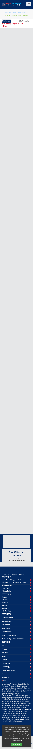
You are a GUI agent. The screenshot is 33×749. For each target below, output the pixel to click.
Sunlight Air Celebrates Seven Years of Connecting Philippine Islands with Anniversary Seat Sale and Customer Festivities (20, 359)
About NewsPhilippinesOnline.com (14, 580)
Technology (6, 667)
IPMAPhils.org (7, 632)
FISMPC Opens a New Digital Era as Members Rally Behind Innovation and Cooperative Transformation (16, 501)
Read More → (10, 129)
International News (8, 670)
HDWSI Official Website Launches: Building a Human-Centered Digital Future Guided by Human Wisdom (14, 489)
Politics (4, 649)
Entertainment (6, 663)
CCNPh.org (6, 628)
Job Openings (6, 611)
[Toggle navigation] (28, 4)
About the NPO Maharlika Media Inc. (14, 583)
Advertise (5, 600)
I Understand (16, 744)
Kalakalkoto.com (7, 617)
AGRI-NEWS (6, 677)
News (4, 656)
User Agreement (7, 585)
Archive (4, 605)
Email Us (5, 602)
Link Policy (5, 588)
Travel (4, 674)
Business (5, 652)
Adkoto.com (6, 625)
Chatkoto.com (6, 621)
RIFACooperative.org (9, 635)
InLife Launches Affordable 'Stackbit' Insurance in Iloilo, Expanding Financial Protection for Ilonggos (20, 398)
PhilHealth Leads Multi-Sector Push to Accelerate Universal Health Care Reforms (15, 471)
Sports (4, 645)
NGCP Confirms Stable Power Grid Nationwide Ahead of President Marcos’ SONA (20, 299)
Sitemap (4, 597)
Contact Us (5, 608)
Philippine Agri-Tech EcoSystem (13, 639)
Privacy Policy (7, 591)
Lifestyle (5, 659)
